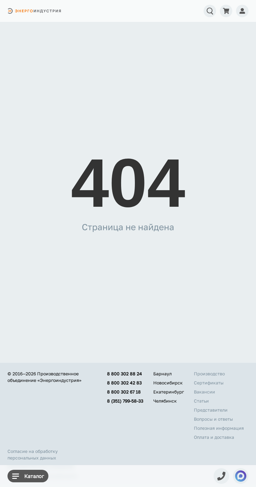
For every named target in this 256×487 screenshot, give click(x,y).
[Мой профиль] (242, 11)
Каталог (34, 476)
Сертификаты (209, 382)
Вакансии (204, 391)
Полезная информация (219, 428)
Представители (211, 410)
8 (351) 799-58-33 (125, 400)
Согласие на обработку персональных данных (32, 454)
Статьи (201, 400)
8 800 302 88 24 (124, 373)
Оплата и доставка (214, 437)
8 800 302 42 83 (124, 382)
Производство (209, 373)
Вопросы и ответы (213, 419)
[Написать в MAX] (241, 476)
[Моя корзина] (226, 11)
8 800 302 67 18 (124, 391)
